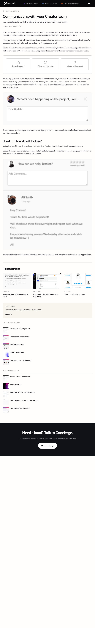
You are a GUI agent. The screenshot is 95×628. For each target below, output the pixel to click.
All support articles (12, 11)
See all (7, 314)
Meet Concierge (47, 446)
